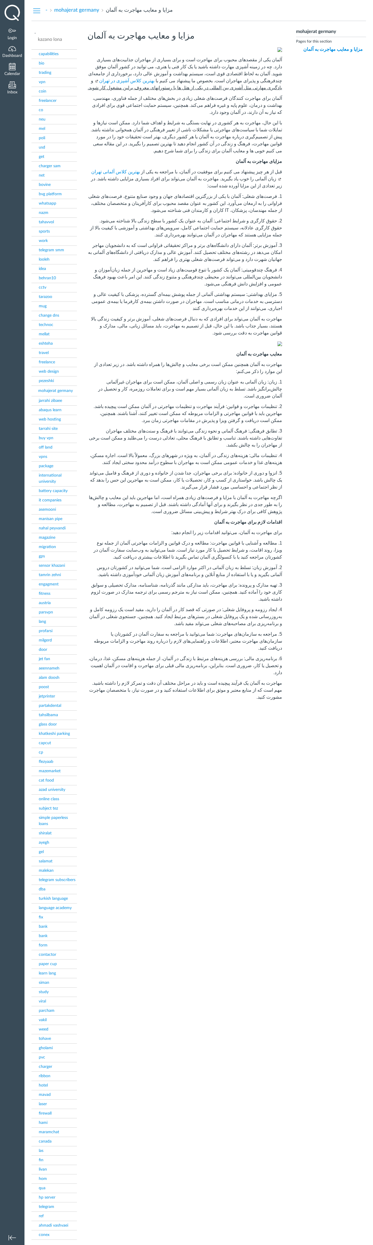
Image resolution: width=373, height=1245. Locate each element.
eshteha (46, 343)
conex (44, 1235)
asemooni (47, 510)
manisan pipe (50, 519)
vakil (43, 1020)
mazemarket (50, 771)
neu (42, 119)
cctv (42, 287)
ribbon (44, 1076)
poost (44, 687)
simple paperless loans (53, 821)
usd (42, 147)
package (46, 466)
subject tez (48, 808)
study (44, 992)
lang (42, 622)
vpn (42, 82)
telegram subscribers (57, 880)
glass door (48, 724)
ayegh (44, 843)
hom (43, 1179)
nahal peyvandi (52, 528)
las (41, 1151)
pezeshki (46, 381)
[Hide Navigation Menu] (36, 10)
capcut (45, 743)
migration (47, 547)
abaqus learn (50, 410)
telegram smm (51, 250)
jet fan (44, 659)
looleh (44, 259)
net (42, 175)
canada (45, 1141)
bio (41, 63)
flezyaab (46, 762)
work (43, 241)
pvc (42, 1057)
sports (44, 231)
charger (45, 1067)
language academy (55, 908)
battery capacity (53, 491)
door (43, 650)
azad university (52, 790)
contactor (47, 955)
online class (49, 799)
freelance (47, 362)
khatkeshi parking (54, 734)
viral (42, 1001)
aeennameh (49, 668)
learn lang (47, 973)
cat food (46, 780)
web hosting (50, 419)
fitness (44, 594)
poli (42, 138)
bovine (45, 185)
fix (41, 917)
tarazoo (45, 297)
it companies (50, 500)
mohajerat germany (55, 391)
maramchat (49, 1132)
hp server (47, 1197)
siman (44, 983)
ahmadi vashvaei (53, 1225)
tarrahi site (48, 429)
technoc (46, 325)
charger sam (50, 166)
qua (42, 1188)
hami (43, 1123)
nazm (43, 213)
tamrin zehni (50, 575)
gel (41, 852)
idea (42, 269)
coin (42, 91)
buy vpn (46, 438)
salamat (45, 861)
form (43, 945)
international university (50, 478)
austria (45, 603)
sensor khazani (52, 566)
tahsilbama (48, 715)
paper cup (48, 964)
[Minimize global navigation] (12, 1237)
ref (41, 1216)
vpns (43, 457)
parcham (46, 1011)
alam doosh (49, 678)
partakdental (50, 706)
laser (43, 1104)
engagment (49, 584)
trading (45, 73)
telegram (46, 1207)
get (41, 157)
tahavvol (46, 222)
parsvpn (46, 612)
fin (41, 1160)
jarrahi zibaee (50, 401)
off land (45, 447)
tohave (45, 1039)
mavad (45, 1095)
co (41, 110)
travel (44, 353)
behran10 (47, 278)
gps (42, 556)
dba (42, 889)
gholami (46, 1048)
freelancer (48, 101)
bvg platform (50, 194)
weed (43, 1029)
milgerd (45, 640)
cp (41, 752)
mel (42, 129)
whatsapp (47, 203)
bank (43, 927)
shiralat (45, 833)
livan (43, 1169)
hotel (43, 1085)
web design (49, 371)
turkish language (53, 899)
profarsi (45, 631)
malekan (46, 871)
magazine (47, 538)
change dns (49, 315)
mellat (44, 334)
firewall (45, 1113)
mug (43, 306)
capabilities (49, 54)
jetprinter (47, 696)
